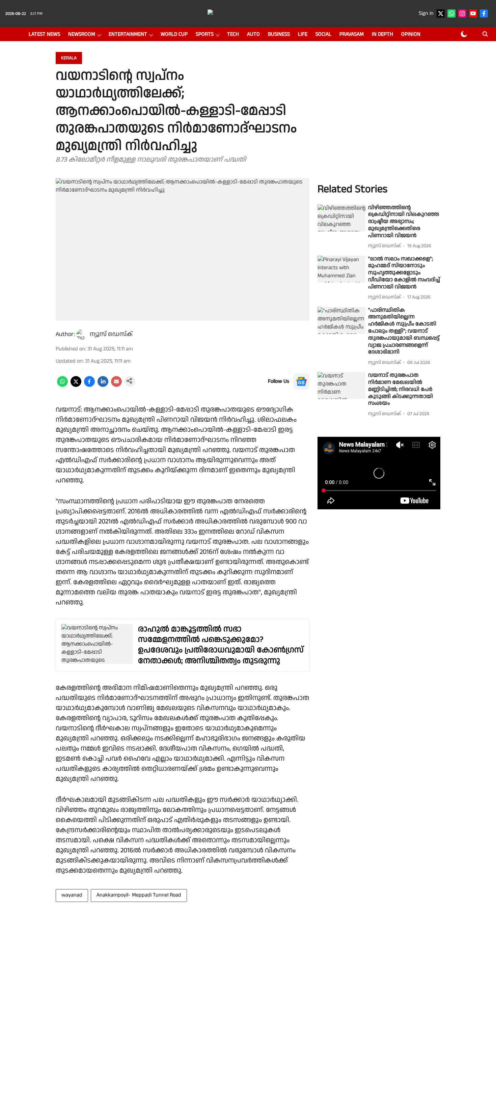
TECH (233, 34)
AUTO (253, 34)
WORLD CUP (174, 34)
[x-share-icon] (76, 385)
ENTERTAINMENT (128, 34)
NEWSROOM (81, 34)
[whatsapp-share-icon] (62, 385)
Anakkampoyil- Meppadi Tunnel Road (139, 895)
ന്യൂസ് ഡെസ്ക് (111, 334)
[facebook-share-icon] (89, 385)
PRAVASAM (351, 34)
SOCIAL (323, 34)
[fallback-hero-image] (341, 217)
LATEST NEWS (44, 34)
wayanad (71, 895)
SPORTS (205, 34)
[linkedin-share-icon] (103, 385)
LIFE (302, 34)
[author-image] (81, 334)
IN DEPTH (382, 34)
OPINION (410, 34)
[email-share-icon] (116, 385)
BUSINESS (279, 34)
